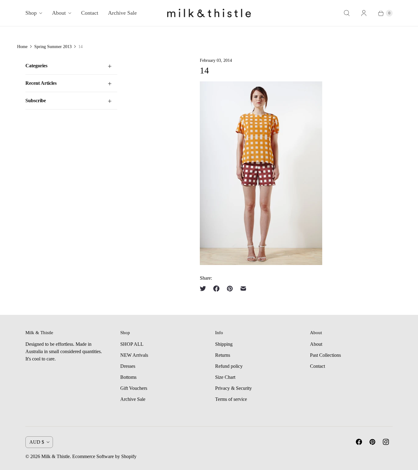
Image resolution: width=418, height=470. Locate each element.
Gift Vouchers (133, 388)
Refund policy (229, 366)
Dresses (127, 366)
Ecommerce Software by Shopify (104, 456)
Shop (31, 13)
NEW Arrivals (134, 355)
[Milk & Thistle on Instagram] (386, 441)
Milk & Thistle (55, 456)
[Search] (346, 13)
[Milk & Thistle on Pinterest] (372, 441)
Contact (89, 13)
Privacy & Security (233, 388)
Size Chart (225, 377)
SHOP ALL (132, 344)
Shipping (224, 344)
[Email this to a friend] (243, 288)
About (59, 13)
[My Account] (363, 13)
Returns (222, 355)
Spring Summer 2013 (53, 46)
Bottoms (128, 377)
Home (22, 46)
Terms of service (231, 399)
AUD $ (36, 442)
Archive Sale (122, 13)
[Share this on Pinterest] (230, 288)
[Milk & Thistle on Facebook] (359, 441)
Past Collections (325, 355)
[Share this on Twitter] (205, 288)
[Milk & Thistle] (209, 13)
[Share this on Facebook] (216, 288)
